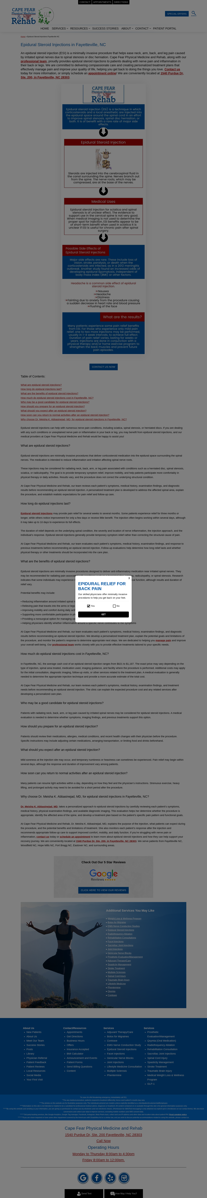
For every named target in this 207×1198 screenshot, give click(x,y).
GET (103, 614)
